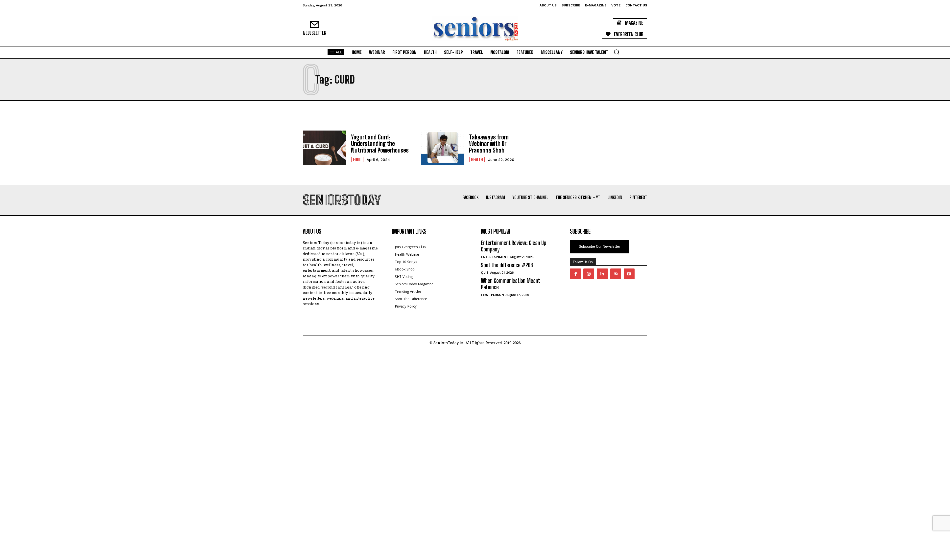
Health (477, 159)
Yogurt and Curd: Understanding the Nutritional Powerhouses (380, 144)
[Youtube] (629, 273)
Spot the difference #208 (507, 265)
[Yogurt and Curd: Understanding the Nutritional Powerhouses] (324, 148)
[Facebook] (575, 273)
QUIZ (484, 272)
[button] (616, 52)
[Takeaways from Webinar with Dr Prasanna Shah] (442, 148)
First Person (492, 295)
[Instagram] (588, 273)
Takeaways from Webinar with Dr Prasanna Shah (489, 144)
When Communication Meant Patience (510, 283)
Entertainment (494, 257)
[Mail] (615, 273)
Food (357, 159)
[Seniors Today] (475, 28)
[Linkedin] (602, 273)
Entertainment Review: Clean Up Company (513, 246)
